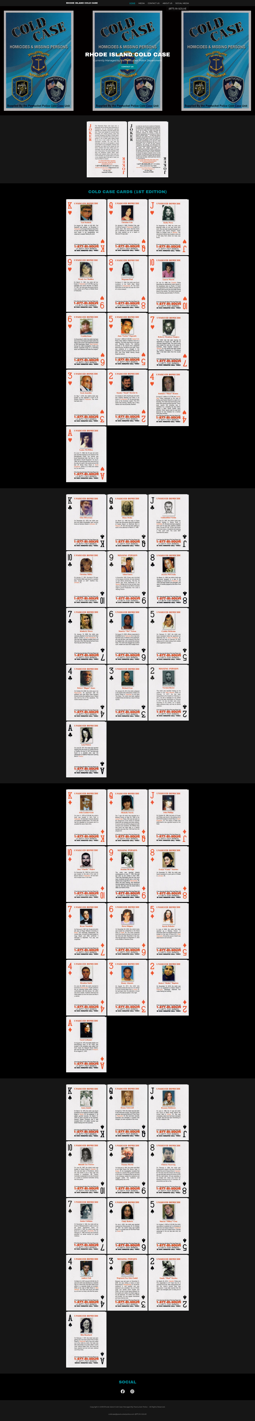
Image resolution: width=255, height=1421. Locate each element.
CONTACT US (127, 67)
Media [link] (141, 3)
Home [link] (132, 3)
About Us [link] (167, 3)
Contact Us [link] (153, 3)
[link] (82, 3)
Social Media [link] (182, 3)
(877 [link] (171, 8)
